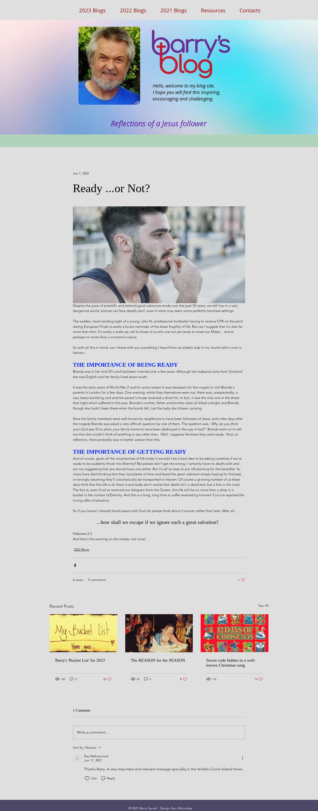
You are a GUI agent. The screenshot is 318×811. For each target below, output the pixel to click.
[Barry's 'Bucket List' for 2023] (83, 633)
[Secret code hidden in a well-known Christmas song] (234, 633)
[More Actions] (242, 758)
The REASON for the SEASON (158, 660)
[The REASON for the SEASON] (159, 633)
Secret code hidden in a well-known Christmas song (231, 662)
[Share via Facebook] (75, 565)
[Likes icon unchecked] (87, 778)
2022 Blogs (81, 549)
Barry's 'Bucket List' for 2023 (80, 660)
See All (263, 605)
